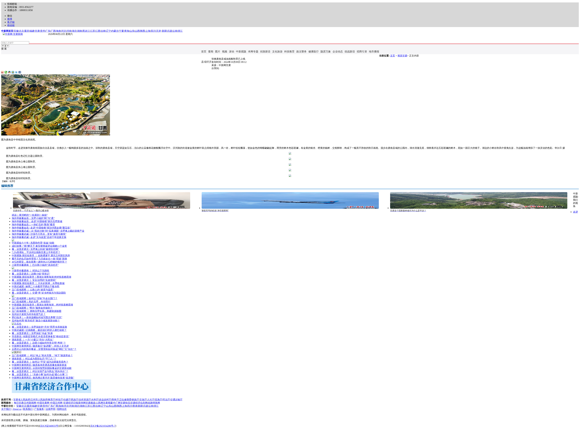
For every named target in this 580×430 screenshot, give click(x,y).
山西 (137, 31)
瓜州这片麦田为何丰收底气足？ (29, 314)
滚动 (231, 51)
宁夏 (121, 31)
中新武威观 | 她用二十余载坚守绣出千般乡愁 (35, 286)
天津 (158, 31)
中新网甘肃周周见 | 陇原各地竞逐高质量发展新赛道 (39, 365)
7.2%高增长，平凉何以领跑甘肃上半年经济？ (36, 252)
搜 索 (4, 48)
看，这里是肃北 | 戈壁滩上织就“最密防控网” (35, 249)
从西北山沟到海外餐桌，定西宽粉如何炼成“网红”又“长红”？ (44, 349)
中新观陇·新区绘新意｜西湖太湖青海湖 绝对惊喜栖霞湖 (41, 277)
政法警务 (301, 51)
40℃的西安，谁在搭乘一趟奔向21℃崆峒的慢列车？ (39, 262)
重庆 (26, 31)
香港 (135, 406)
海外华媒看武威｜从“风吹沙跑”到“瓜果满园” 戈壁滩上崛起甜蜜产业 (48, 231)
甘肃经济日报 (70, 402)
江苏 (92, 31)
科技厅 (59, 399)
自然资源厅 (85, 399)
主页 (392, 55)
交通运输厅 (176, 399)
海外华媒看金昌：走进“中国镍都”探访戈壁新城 (37, 221)
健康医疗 (313, 51)
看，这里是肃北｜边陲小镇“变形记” (31, 273)
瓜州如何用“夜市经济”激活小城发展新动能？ (36, 320)
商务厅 (115, 399)
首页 (203, 51)
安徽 (16, 31)
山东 (132, 31)
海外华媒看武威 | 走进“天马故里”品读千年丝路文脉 (39, 237)
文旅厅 (143, 399)
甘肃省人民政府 (21, 399)
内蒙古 (115, 31)
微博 (9, 19)
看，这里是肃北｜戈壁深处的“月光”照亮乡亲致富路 (39, 327)
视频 (224, 51)
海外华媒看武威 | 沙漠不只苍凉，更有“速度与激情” (39, 234)
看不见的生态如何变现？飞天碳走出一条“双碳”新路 (39, 258)
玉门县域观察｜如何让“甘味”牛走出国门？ (34, 298)
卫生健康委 (125, 399)
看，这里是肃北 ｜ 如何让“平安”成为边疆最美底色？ (40, 362)
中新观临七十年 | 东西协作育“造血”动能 (33, 243)
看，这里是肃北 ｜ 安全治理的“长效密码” (34, 280)
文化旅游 (277, 51)
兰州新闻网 (30, 402)
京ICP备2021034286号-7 (102, 426)
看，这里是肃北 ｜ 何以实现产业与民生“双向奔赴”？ (40, 371)
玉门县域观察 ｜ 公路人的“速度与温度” (33, 289)
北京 (21, 31)
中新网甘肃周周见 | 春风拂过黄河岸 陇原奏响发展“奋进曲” (43, 377)
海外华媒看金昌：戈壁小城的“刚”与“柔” (33, 218)
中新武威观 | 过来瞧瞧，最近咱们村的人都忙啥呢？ (39, 330)
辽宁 (108, 31)
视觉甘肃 (402, 55)
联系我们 (28, 409)
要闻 (210, 51)
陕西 (142, 31)
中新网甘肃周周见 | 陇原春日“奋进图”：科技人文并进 (40, 346)
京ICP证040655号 (49, 426)
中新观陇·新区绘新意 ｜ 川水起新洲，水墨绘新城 (38, 283)
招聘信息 (62, 409)
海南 (58, 31)
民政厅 (74, 399)
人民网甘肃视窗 (104, 402)
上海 (147, 31)
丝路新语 (265, 51)
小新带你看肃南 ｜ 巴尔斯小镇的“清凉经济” (35, 265)
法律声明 (50, 409)
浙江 (180, 31)
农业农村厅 (105, 399)
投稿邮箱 (12, 4)
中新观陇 (241, 51)
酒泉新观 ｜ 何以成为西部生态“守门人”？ (34, 358)
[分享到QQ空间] (13, 72)
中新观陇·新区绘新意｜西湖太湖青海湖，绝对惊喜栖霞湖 (42, 304)
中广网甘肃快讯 (121, 402)
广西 (53, 31)
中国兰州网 (56, 402)
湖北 (74, 31)
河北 (63, 31)
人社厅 (151, 399)
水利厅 (95, 399)
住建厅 (67, 399)
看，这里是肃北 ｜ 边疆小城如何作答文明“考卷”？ (39, 342)
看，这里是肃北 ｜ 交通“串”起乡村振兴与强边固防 (39, 292)
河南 (69, 31)
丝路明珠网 (154, 402)
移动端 (10, 25)
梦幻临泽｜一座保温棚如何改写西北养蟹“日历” (37, 317)
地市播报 (374, 51)
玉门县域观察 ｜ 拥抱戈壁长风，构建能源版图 (36, 311)
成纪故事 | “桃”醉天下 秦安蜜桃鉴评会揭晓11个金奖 (39, 246)
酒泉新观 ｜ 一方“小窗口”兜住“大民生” (32, 339)
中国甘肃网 (43, 402)
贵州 (42, 31)
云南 (174, 31)
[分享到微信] (6, 72)
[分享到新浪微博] (2, 72)
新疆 (164, 31)
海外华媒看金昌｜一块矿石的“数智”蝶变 (33, 224)
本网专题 (253, 51)
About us (17, 409)
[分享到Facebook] (20, 72)
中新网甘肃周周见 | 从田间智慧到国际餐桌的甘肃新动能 (41, 368)
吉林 (103, 31)
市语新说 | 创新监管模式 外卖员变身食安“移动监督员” (40, 336)
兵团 (169, 31)
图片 (217, 51)
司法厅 (166, 399)
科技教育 (289, 51)
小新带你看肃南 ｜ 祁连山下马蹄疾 (30, 270)
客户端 (10, 22)
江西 (97, 31)
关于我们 (6, 409)
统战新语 (350, 51)
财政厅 (135, 399)
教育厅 (51, 399)
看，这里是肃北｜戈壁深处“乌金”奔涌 (32, 333)
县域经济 (206, 61)
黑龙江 (86, 31)
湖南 (79, 31)
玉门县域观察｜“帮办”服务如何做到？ (32, 308)
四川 (153, 31)
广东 (47, 31)
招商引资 (362, 51)
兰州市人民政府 (39, 399)
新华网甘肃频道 (86, 402)
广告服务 (39, 409)
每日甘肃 (19, 402)
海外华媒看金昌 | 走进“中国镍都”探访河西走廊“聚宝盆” (41, 227)
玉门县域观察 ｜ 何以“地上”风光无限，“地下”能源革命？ (42, 355)
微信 (9, 15)
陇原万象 (326, 51)
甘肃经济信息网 (138, 402)
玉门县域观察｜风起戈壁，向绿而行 (31, 301)
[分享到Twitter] (16, 72)
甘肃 (37, 31)
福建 (32, 31)
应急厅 (158, 399)
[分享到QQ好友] (9, 72)
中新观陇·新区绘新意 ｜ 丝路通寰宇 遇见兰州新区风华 (41, 255)
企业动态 (338, 51)
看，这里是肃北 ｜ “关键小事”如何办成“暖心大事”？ (40, 374)
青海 (126, 31)
